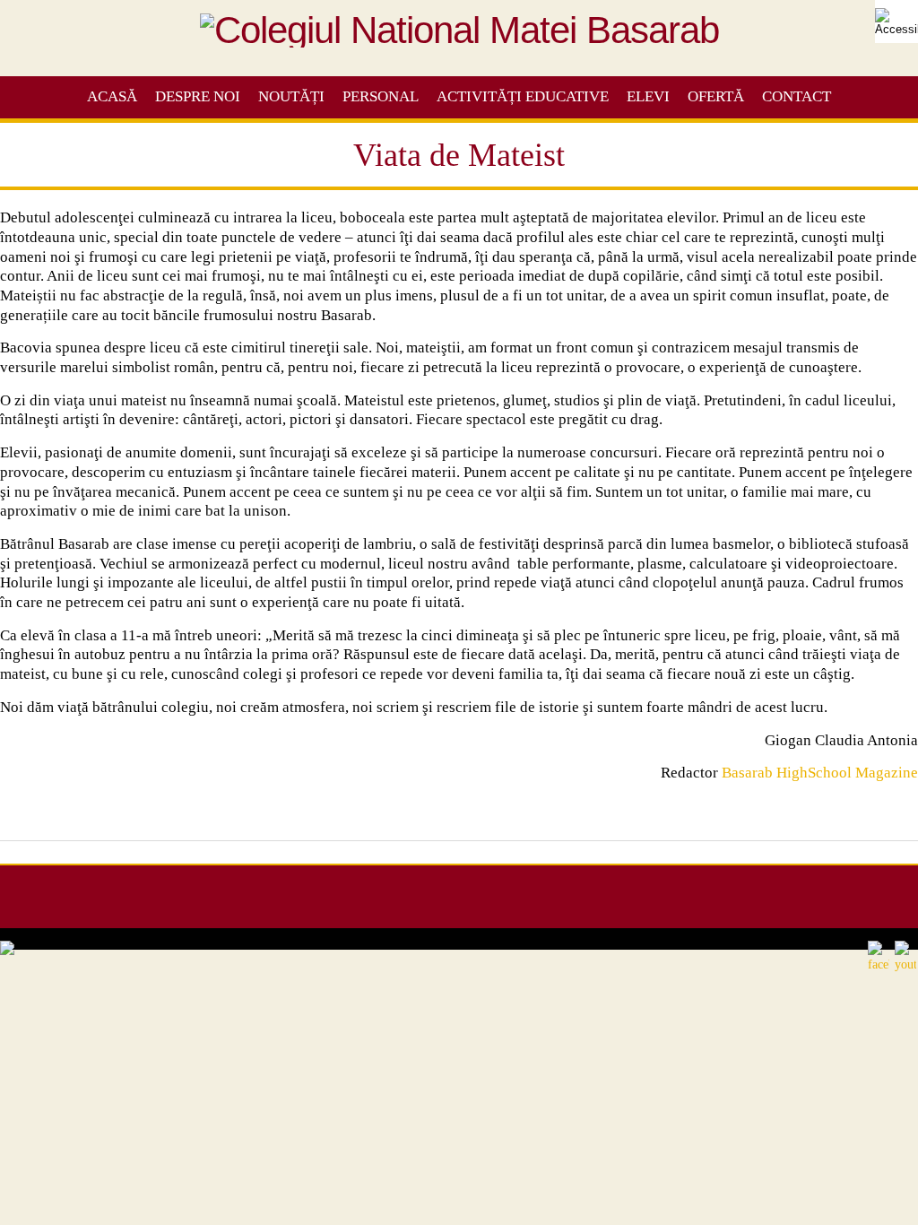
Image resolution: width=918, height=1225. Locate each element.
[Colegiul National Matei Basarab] (459, 39)
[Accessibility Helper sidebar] (896, 21)
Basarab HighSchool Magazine (820, 772)
